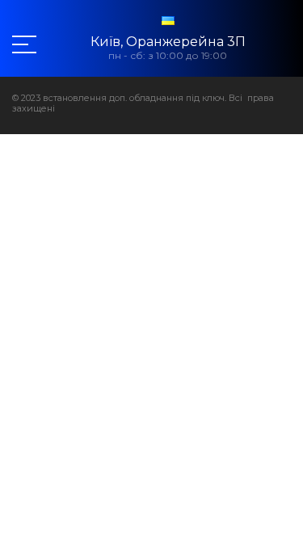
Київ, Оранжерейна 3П (168, 42)
